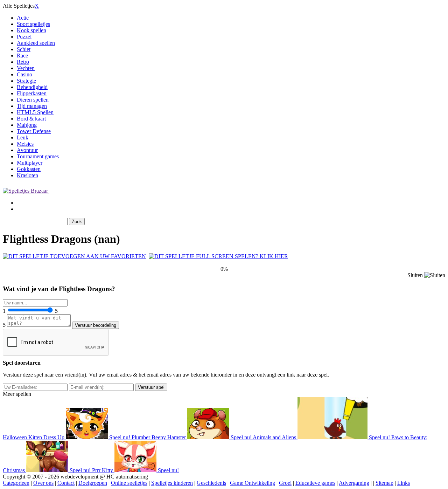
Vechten (26, 68)
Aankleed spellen (36, 43)
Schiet (23, 49)
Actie (23, 18)
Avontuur (27, 150)
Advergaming (354, 483)
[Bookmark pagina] (74, 256)
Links (403, 483)
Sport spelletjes (33, 24)
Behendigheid (32, 87)
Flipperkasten (32, 93)
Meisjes (25, 144)
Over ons (43, 483)
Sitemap (384, 483)
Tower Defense (34, 131)
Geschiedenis (211, 483)
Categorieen (16, 483)
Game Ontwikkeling (252, 483)
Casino (24, 74)
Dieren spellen (33, 100)
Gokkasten (29, 169)
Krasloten (27, 175)
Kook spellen (31, 30)
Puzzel (24, 37)
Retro (23, 62)
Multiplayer (29, 163)
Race (22, 55)
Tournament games (38, 156)
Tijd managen (32, 106)
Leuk (22, 137)
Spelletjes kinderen (172, 483)
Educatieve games (315, 483)
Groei (285, 483)
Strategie (26, 81)
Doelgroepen (92, 483)
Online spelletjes (129, 483)
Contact (66, 483)
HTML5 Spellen (35, 112)
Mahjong (27, 125)
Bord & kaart (31, 119)
